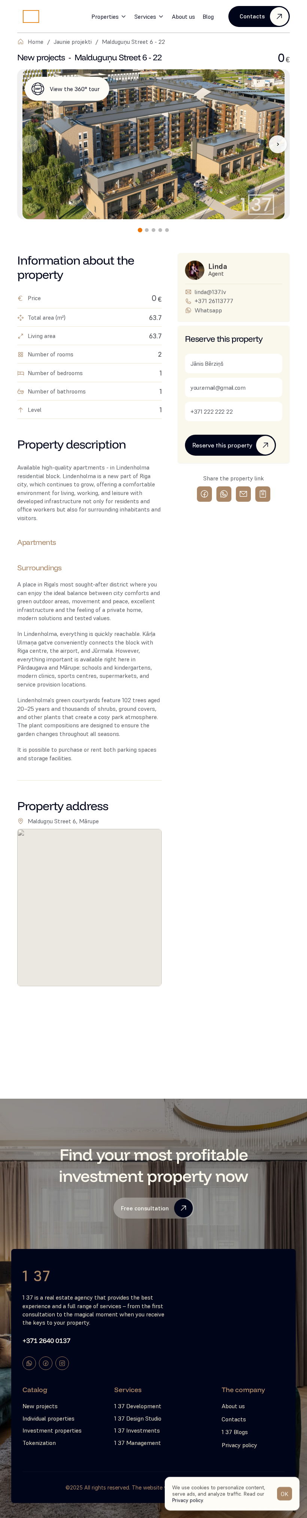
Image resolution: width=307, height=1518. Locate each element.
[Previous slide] (29, 144)
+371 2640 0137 (46, 1340)
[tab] (140, 230)
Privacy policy (187, 1499)
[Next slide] (278, 144)
